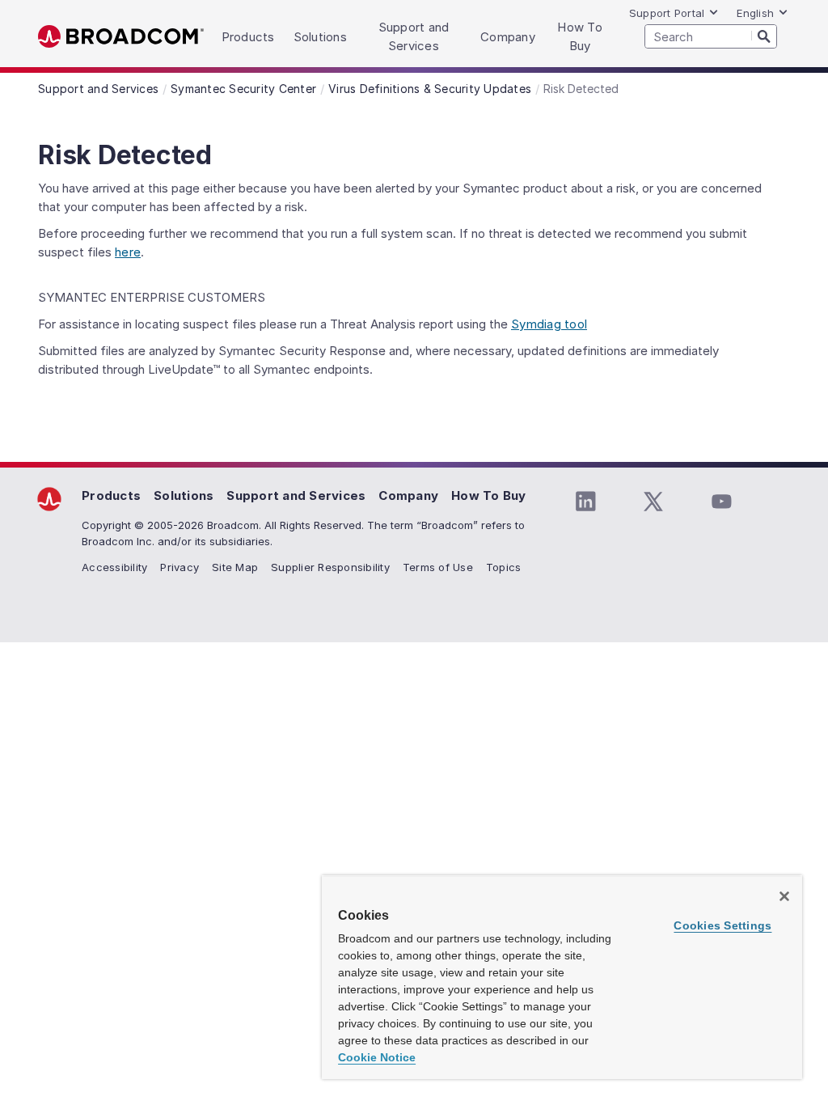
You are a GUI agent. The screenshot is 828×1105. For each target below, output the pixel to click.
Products (111, 495)
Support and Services (295, 495)
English (755, 12)
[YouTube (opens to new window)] (721, 501)
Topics (504, 567)
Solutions (183, 495)
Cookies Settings (722, 925)
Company (408, 495)
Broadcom (121, 37)
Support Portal (667, 12)
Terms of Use (438, 567)
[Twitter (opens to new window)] (653, 501)
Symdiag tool (549, 324)
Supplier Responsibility (330, 567)
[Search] (764, 35)
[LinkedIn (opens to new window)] (585, 501)
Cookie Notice (377, 1057)
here (128, 252)
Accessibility (114, 567)
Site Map (235, 567)
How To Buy (488, 495)
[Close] (784, 896)
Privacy (179, 567)
